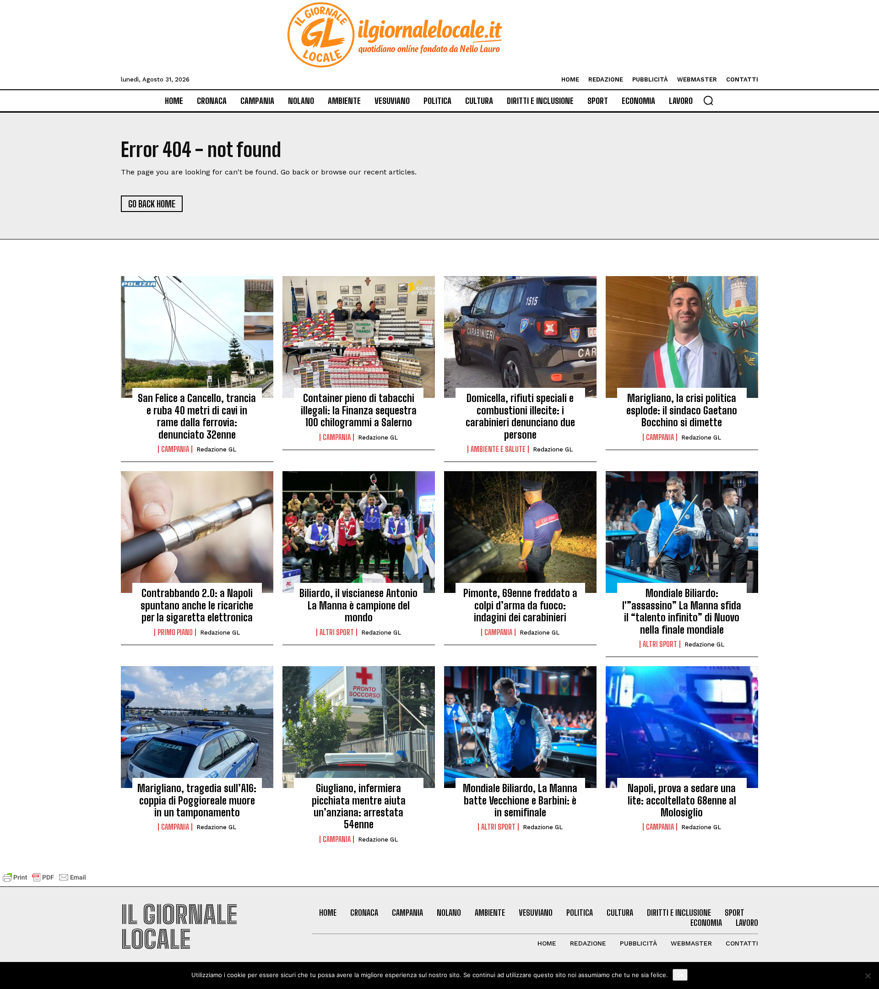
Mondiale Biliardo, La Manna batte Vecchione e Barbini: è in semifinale (520, 800)
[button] (708, 100)
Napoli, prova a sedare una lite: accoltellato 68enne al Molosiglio (682, 800)
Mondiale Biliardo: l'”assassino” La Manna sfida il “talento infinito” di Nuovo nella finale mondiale (681, 611)
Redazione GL (216, 449)
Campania (175, 449)
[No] (867, 975)
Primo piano (175, 632)
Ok (680, 974)
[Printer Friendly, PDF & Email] (44, 882)
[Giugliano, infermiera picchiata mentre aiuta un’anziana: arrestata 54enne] (358, 727)
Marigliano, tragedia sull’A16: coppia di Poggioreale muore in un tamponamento (196, 800)
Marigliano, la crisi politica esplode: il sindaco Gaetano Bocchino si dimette (681, 410)
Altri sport (337, 632)
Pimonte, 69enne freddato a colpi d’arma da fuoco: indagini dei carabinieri (520, 605)
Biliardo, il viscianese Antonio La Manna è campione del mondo (358, 605)
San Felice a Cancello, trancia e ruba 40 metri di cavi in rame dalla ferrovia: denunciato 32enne (197, 416)
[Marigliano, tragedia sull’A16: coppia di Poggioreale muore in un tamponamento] (197, 727)
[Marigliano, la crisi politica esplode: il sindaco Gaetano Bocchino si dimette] (682, 337)
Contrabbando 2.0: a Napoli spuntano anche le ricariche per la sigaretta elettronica (197, 605)
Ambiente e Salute (498, 449)
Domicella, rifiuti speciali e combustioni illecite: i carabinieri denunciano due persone (520, 416)
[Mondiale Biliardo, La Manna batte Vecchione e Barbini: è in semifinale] (520, 727)
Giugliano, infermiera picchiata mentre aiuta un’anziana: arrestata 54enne (359, 806)
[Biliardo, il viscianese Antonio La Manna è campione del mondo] (358, 532)
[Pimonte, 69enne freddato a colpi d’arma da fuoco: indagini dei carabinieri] (520, 532)
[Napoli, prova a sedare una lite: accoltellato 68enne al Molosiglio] (682, 727)
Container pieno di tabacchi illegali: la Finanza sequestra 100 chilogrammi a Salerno (359, 410)
